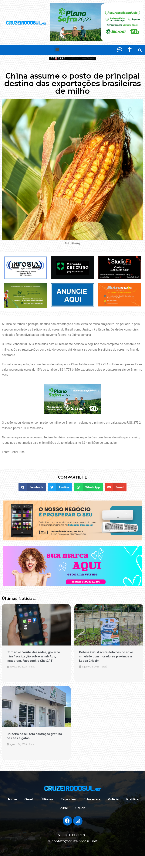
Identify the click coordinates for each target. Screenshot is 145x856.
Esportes (68, 799)
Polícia (113, 799)
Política (132, 799)
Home (11, 799)
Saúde (80, 808)
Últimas (46, 799)
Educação (91, 799)
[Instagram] (78, 821)
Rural (63, 808)
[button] (57, 49)
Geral (28, 799)
